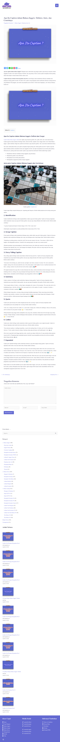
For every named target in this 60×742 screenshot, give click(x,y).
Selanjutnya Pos (54, 374)
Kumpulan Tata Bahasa (9, 479)
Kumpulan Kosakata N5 (9, 500)
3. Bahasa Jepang (6, 488)
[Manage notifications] (3, 739)
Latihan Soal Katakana (8, 508)
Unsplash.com (34, 206)
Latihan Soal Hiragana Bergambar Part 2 (11, 635)
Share (19, 68)
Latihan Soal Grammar (9, 459)
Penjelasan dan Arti (26, 23)
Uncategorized (6, 522)
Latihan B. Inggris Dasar (9, 457)
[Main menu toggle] (57, 5)
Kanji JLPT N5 (7, 496)
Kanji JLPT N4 (7, 493)
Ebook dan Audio (7, 445)
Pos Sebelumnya (6, 374)
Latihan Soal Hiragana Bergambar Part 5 (11, 561)
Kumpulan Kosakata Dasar (9, 452)
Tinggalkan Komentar (8, 23)
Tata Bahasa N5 (7, 517)
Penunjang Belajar (8, 464)
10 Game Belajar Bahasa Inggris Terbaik (11, 598)
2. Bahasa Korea (6, 471)
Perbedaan (6, 466)
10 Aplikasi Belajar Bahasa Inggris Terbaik (12, 671)
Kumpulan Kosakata (8, 476)
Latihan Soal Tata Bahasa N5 (10, 512)
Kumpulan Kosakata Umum (10, 503)
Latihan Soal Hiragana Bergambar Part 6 (11, 543)
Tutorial (5, 469)
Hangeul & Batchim (8, 474)
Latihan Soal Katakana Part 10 (9, 690)
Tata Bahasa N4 (7, 515)
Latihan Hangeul (7, 483)
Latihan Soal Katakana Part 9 (9, 708)
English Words (7, 447)
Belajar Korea (5, 520)
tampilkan (12, 130)
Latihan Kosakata (7, 486)
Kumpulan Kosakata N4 (9, 498)
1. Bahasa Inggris (17, 23)
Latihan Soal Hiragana (8, 505)
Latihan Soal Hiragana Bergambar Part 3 (11, 616)
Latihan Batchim (7, 481)
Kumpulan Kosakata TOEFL (10, 455)
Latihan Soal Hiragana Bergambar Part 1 (11, 653)
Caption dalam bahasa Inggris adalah (11, 139)
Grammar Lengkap (8, 450)
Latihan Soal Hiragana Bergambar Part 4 (11, 580)
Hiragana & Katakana (8, 491)
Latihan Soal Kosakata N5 (9, 510)
